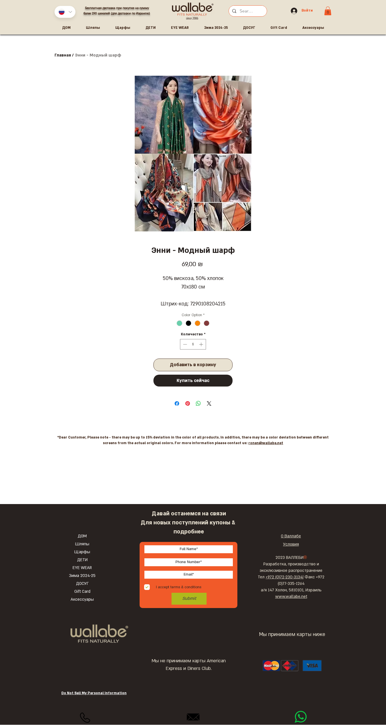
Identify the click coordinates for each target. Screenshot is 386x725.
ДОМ (82, 536)
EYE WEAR (82, 567)
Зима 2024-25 (82, 575)
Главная (63, 55)
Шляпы (82, 544)
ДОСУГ (82, 583)
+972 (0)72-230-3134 (284, 577)
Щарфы (82, 552)
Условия (291, 544)
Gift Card (82, 591)
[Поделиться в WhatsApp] (198, 403)
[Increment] (201, 344)
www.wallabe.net (291, 596)
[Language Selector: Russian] (65, 12)
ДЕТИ (82, 560)
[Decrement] (184, 344)
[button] (327, 10)
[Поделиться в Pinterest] (187, 403)
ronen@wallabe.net (265, 443)
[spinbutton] (193, 344)
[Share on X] (209, 403)
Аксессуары (82, 599)
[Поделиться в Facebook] (177, 403)
